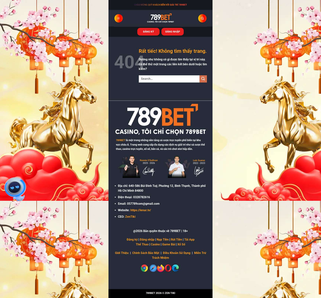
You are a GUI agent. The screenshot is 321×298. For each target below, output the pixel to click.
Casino (155, 244)
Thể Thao (142, 244)
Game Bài (168, 244)
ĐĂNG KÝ (148, 31)
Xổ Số (181, 244)
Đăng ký (132, 239)
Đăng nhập (147, 239)
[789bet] (160, 18)
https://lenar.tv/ (140, 210)
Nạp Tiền (163, 239)
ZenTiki (130, 216)
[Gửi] (203, 79)
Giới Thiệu (122, 253)
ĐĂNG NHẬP (172, 31)
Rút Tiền (176, 239)
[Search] (202, 18)
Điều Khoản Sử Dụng (176, 253)
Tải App (189, 239)
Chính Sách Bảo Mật (145, 253)
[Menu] (118, 18)
